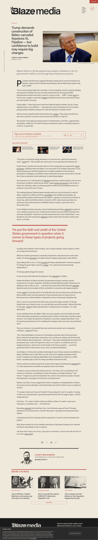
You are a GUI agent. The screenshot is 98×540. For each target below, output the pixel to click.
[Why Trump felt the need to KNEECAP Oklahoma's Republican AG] (49, 482)
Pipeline (47, 180)
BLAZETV (84, 11)
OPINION (84, 8)
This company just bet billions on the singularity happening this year (74, 496)
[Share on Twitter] (47, 442)
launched (33, 258)
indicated (75, 286)
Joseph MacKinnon (20, 57)
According (48, 195)
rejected (67, 209)
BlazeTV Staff (16, 490)
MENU (92, 8)
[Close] (95, 533)
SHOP (83, 12)
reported (28, 408)
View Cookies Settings (75, 533)
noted (24, 162)
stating (55, 114)
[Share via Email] (51, 442)
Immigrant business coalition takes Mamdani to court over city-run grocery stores (55, 148)
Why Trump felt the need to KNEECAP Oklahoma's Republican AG (48, 496)
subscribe (94, 1)
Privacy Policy (33, 538)
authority (74, 364)
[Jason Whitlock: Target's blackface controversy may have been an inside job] (22, 482)
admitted (44, 217)
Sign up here (28, 434)
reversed (44, 262)
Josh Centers (69, 490)
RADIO (83, 10)
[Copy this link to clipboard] (56, 442)
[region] (49, 533)
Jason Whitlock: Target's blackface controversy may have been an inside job (22, 496)
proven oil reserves (61, 183)
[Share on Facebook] (42, 442)
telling (44, 98)
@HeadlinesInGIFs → (41, 459)
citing (28, 307)
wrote (75, 95)
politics (14, 23)
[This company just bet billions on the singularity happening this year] (75, 482)
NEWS (83, 7)
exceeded (55, 276)
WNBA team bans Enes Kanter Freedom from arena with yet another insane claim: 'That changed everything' (78, 148)
